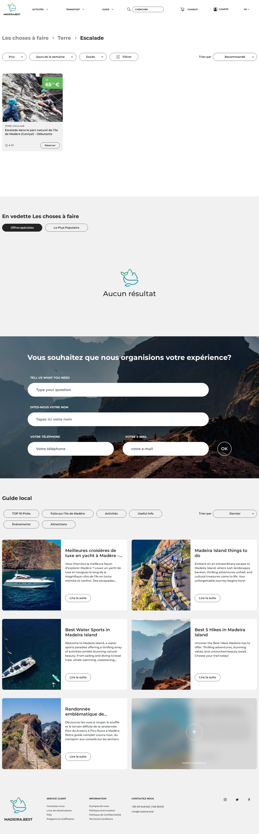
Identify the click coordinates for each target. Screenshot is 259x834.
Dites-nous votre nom (49, 407)
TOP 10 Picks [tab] (21, 513)
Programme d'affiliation (60, 819)
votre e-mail (136, 436)
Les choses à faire (25, 38)
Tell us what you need (50, 377)
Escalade (18, 126)
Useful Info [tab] (145, 513)
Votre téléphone (45, 436)
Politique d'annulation (102, 810)
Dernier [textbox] (235, 513)
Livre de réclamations (59, 810)
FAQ (49, 814)
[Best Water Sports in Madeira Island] (31, 654)
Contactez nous (55, 806)
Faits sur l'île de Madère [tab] (68, 513)
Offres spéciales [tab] (22, 227)
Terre (64, 38)
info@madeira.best (143, 811)
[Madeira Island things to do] (161, 575)
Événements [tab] (21, 524)
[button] (47, 9)
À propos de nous (99, 806)
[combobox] (235, 57)
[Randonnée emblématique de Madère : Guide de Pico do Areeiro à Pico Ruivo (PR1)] (31, 733)
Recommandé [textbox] (235, 57)
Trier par (205, 57)
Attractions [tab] (59, 524)
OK (224, 448)
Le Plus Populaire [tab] (66, 227)
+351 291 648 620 (141, 806)
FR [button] (245, 9)
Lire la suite (78, 598)
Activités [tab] (111, 513)
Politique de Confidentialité (105, 814)
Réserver (50, 145)
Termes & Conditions (101, 819)
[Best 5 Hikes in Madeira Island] (161, 654)
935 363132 (158, 806)
